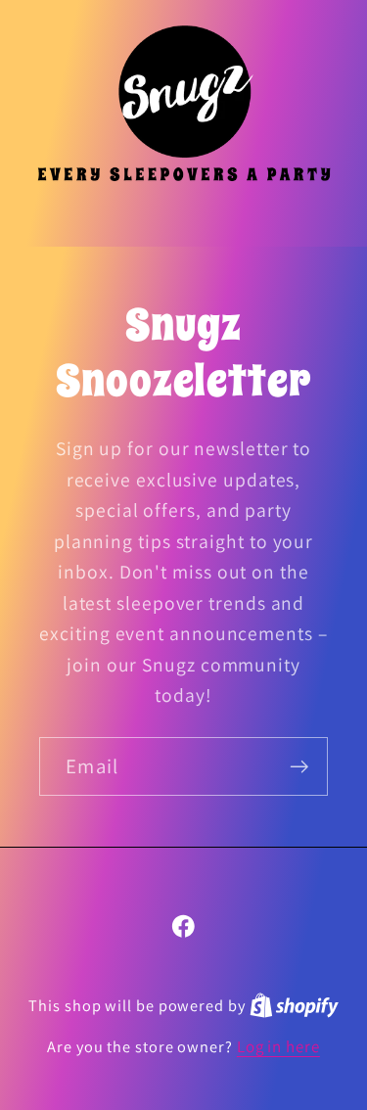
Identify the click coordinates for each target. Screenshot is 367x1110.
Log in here (278, 1046)
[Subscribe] (299, 767)
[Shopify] (294, 1005)
